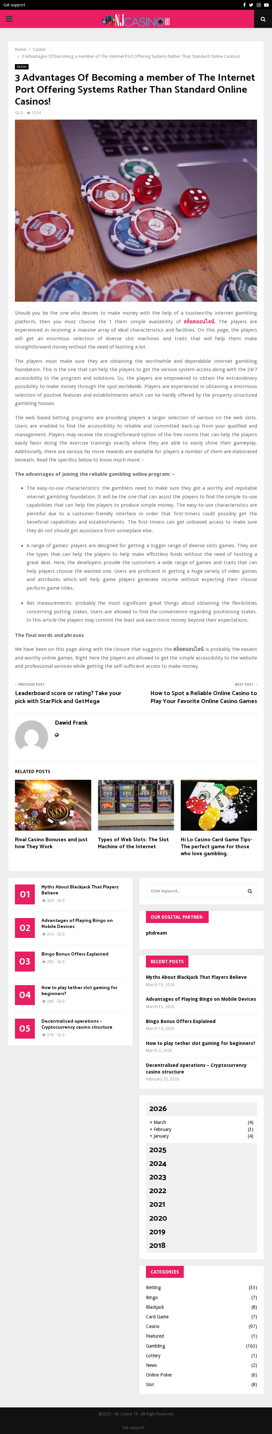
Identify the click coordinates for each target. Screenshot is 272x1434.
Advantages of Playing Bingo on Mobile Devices (77, 924)
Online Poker (159, 1375)
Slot (150, 1384)
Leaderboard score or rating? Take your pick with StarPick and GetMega (68, 697)
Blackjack (155, 1307)
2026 (158, 1108)
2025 (158, 1150)
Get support (14, 5)
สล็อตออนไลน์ (199, 322)
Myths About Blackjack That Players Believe (80, 890)
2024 (158, 1163)
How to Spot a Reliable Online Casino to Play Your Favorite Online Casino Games (203, 697)
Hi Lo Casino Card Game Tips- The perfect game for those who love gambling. (216, 846)
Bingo (152, 1297)
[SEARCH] (250, 891)
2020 (158, 1218)
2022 (157, 1190)
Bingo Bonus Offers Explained (74, 954)
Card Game (157, 1316)
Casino (22, 66)
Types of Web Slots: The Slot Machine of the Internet (133, 843)
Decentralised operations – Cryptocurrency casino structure (76, 1024)
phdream (156, 933)
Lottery (153, 1355)
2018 (157, 1245)
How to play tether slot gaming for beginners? (79, 991)
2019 (157, 1232)
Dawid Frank (71, 723)
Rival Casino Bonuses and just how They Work (51, 843)
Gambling (155, 1346)
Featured (155, 1336)
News (151, 1365)
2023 (157, 1177)
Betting (153, 1287)
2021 (157, 1204)
